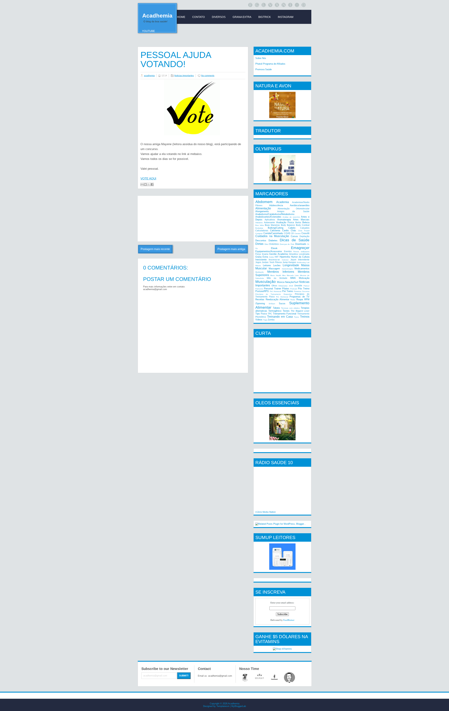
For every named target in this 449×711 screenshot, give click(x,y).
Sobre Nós (260, 58)
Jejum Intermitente (299, 259)
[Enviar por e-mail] (142, 184)
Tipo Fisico (261, 313)
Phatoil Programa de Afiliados (270, 63)
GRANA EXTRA (242, 16)
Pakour (306, 286)
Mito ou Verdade (277, 278)
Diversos (219, 16)
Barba (298, 222)
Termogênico (274, 311)
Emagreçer (300, 248)
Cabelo (291, 228)
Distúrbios (274, 244)
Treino (296, 317)
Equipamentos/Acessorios (268, 251)
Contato (198, 16)
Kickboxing (301, 262)
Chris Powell (303, 231)
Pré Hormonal (275, 291)
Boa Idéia (259, 225)
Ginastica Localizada (299, 254)
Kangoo (292, 262)
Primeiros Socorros (301, 291)
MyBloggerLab (238, 706)
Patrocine (259, 289)
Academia (282, 202)
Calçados (304, 228)
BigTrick (264, 16)
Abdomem (264, 202)
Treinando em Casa (280, 316)
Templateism (222, 706)
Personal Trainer (272, 288)
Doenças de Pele (287, 244)
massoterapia (287, 269)
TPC (270, 314)
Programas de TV (299, 296)
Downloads (300, 244)
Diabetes (273, 240)
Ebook (274, 248)
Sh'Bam (272, 304)
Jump (285, 262)
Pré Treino (287, 291)
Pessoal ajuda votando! (175, 59)
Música (280, 282)
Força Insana (261, 254)
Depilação (304, 236)
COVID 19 (289, 233)
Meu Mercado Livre (290, 275)
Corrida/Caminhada (273, 233)
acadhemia (149, 75)
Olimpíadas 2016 (285, 286)
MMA (293, 278)
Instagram (285, 16)
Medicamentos (301, 268)
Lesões (277, 265)
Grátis (271, 257)
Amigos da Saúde (293, 211)
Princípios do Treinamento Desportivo (273, 294)
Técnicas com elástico (290, 308)
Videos (258, 319)
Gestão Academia (278, 254)
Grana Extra (261, 256)
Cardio (285, 230)
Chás (293, 230)
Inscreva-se (274, 259)
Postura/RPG (262, 291)
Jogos (258, 262)
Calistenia (275, 230)
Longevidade (291, 265)
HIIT (277, 257)
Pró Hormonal (282, 297)
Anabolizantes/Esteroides (268, 216)
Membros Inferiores (280, 271)
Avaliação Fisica (285, 222)
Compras (259, 233)
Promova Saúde (263, 69)
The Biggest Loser (300, 311)
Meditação (259, 272)
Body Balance (288, 225)
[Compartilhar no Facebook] (152, 184)
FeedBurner (288, 620)
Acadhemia (157, 15)
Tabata (276, 308)
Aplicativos (270, 219)
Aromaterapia (284, 219)
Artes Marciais (301, 219)
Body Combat (302, 225)
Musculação (265, 282)
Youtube (148, 30)
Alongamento (262, 211)
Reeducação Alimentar (277, 299)
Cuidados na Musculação (272, 236)
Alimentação (263, 208)
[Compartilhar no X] (148, 184)
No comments (207, 75)
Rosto (292, 300)
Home (181, 16)
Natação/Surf (291, 282)
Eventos (288, 251)
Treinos (304, 316)
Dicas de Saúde (295, 240)
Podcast (293, 289)
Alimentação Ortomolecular (294, 208)
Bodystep (259, 228)
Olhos (274, 285)
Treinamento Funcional (284, 313)
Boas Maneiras (272, 225)
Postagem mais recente (155, 249)
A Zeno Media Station (265, 512)
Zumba (271, 319)
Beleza (305, 222)
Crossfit (305, 233)
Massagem (274, 268)
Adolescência (276, 205)
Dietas (259, 243)
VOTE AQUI (148, 178)
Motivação (304, 278)
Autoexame (269, 222)
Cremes (297, 233)
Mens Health (275, 275)
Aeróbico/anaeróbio (299, 205)
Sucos (282, 303)
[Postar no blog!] (145, 184)
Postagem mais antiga (231, 249)
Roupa (299, 299)
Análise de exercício (291, 217)
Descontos (260, 240)
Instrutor (285, 260)
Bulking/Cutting (275, 228)
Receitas (259, 299)
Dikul (266, 244)
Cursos (294, 236)
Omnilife (298, 285)
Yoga (265, 320)
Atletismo (259, 223)
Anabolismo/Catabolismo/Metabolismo (274, 214)
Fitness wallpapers (301, 251)
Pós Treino (303, 288)
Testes (286, 311)
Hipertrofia (285, 256)
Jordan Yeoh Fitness (272, 262)
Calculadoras (261, 230)
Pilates (285, 288)
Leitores (267, 265)
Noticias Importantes (184, 75)
